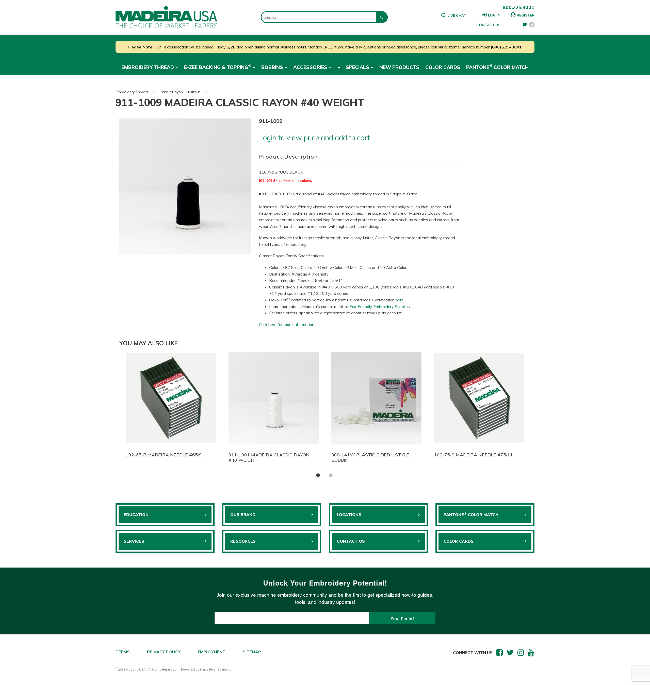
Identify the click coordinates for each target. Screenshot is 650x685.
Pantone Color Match (497, 66)
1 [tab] (318, 475)
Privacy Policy (164, 651)
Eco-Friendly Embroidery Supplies (379, 306)
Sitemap (252, 651)
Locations (349, 514)
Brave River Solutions (215, 669)
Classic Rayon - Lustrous (180, 92)
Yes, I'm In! (402, 618)
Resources (243, 541)
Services (134, 541)
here (400, 299)
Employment (211, 651)
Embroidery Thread (132, 92)
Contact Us (488, 25)
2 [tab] (331, 475)
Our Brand (242, 514)
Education (136, 514)
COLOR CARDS (459, 541)
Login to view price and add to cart (314, 137)
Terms (123, 651)
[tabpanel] (171, 406)
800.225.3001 (518, 7)
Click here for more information (286, 324)
